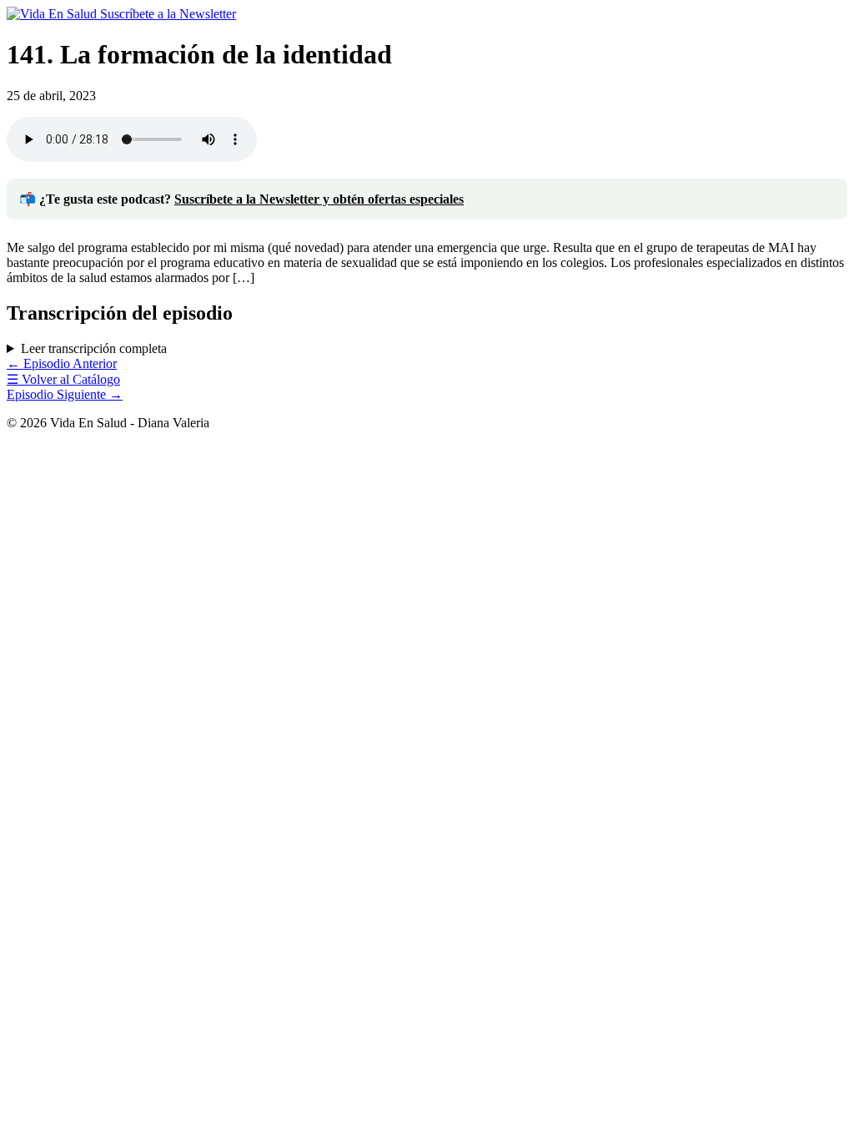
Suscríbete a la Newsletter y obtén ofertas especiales (319, 199)
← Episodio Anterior (62, 363)
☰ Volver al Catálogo (63, 379)
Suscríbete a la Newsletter (168, 14)
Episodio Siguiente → (65, 394)
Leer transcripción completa (94, 348)
